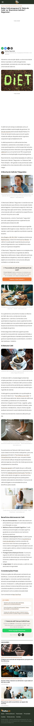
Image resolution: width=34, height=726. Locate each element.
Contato (18, 717)
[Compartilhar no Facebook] (5, 48)
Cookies (3, 717)
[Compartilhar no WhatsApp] (2, 48)
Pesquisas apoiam (6, 468)
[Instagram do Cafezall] (19, 634)
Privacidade (27, 713)
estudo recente (6, 132)
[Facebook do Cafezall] (22, 634)
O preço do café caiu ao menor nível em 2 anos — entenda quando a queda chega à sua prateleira (16, 612)
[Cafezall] (17, 2)
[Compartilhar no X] (8, 48)
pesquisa (4, 455)
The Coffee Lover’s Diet (22, 396)
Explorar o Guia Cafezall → (17, 279)
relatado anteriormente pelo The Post (19, 473)
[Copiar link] (11, 48)
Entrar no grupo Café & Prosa (17, 630)
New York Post (16, 594)
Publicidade (19, 713)
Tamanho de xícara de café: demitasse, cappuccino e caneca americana (14, 603)
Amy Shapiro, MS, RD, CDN (9, 237)
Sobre (2, 713)
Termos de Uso (11, 717)
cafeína (3, 152)
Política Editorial (10, 713)
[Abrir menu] (2, 2)
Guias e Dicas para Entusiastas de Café (11, 6)
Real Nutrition (5, 239)
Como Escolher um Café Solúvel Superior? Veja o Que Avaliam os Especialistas (16, 608)
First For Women (24, 239)
